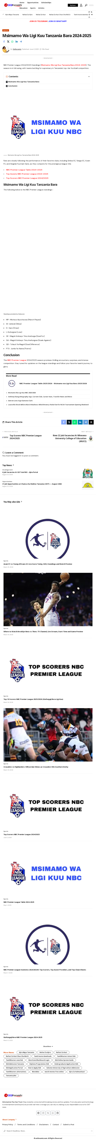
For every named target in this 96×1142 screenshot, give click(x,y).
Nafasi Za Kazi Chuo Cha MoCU (59, 14)
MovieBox (35, 1072)
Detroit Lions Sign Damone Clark (20, 401)
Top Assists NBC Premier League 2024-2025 (27, 174)
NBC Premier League (16, 360)
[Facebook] (89, 12)
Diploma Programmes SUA (39, 1064)
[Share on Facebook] (4, 41)
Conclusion (12, 86)
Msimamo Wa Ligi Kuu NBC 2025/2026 (22, 393)
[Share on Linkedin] (16, 41)
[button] (81, 5)
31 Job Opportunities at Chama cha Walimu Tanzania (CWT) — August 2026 (32, 484)
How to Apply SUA (34, 1068)
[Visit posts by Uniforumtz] (5, 49)
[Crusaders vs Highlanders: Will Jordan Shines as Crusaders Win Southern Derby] (48, 735)
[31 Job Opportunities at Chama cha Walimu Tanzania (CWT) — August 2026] (88, 485)
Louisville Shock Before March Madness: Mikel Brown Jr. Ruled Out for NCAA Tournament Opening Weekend (48, 405)
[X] (91, 12)
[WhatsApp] (89, 17)
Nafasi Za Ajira (27, 14)
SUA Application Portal (14, 1068)
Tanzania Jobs (11, 1076)
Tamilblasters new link (14, 1060)
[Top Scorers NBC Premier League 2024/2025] (48, 802)
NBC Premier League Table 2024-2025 (24, 170)
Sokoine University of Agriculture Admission (62, 1068)
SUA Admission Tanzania (15, 1064)
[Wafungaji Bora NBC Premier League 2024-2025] (48, 1005)
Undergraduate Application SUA (66, 1064)
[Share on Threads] (91, 422)
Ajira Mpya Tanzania (12, 14)
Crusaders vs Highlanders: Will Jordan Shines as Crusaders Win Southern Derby (36, 767)
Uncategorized (7, 470)
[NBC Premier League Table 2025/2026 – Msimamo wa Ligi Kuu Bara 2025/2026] (12, 383)
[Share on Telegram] (20, 41)
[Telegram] (91, 14)
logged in (17, 455)
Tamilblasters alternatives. (16, 1072)
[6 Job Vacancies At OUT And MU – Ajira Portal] (88, 473)
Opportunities (7, 481)
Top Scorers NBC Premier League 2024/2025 (27, 178)
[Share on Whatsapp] (12, 41)
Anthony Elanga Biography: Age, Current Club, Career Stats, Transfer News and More (40, 397)
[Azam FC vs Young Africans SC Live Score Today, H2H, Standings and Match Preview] (48, 532)
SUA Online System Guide (64, 1060)
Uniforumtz (17, 49)
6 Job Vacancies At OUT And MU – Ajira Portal (20, 472)
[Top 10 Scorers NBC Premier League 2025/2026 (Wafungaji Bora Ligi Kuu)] (48, 667)
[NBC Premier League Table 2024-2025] (48, 870)
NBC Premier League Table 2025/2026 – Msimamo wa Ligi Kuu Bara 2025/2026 (53, 383)
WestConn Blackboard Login (38, 1060)
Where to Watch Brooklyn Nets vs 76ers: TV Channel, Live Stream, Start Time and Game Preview (43, 631)
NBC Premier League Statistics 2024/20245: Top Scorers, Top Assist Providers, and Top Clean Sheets (45, 970)
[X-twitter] (48, 1113)
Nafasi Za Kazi (41, 14)
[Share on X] (8, 41)
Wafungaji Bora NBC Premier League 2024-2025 (23, 1037)
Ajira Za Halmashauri (77, 1072)
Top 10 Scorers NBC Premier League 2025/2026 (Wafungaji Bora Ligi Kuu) (33, 699)
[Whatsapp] (53, 1113)
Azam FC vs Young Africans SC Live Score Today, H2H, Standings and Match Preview (38, 564)
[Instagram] (89, 14)
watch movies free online (54, 1072)
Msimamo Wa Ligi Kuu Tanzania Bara (23, 82)
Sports (5, 30)
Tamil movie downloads (81, 14)
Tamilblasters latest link (66, 1056)
